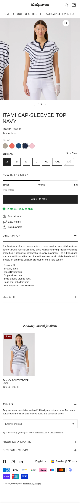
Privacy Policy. (56, 433)
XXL (57, 161)
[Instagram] (13, 461)
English (39, 461)
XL (46, 161)
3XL (69, 161)
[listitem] (5, 145)
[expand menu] (5, 5)
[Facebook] (4, 461)
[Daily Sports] (40, 4)
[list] (40, 63)
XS (6, 161)
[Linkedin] (21, 461)
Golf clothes (27, 14)
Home (6, 14)
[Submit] (73, 423)
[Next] (45, 104)
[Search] (66, 5)
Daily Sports (16, 484)
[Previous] (34, 104)
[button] (74, 5)
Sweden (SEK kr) (65, 461)
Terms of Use (41, 433)
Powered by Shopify (32, 484)
